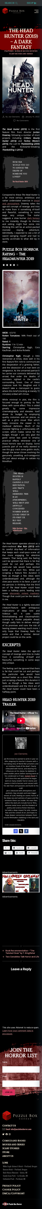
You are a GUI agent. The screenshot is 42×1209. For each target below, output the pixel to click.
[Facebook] (26, 831)
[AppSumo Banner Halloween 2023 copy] (21, 883)
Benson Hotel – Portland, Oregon (15, 1169)
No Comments (22, 120)
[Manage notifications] (5, 1204)
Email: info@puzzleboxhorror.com (18, 1129)
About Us (7, 1156)
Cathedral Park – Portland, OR (14, 1179)
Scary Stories (10, 1148)
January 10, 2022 (32, 117)
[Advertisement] (21, 919)
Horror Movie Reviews (26, 51)
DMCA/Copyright (13, 1193)
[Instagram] (16, 831)
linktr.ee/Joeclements (13, 825)
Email (4, 1076)
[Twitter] (21, 831)
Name (4, 1062)
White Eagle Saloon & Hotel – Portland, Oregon (20, 1166)
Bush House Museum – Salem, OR (15, 1172)
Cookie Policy (11, 1189)
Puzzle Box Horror (15, 1204)
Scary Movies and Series (21, 54)
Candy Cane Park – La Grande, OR (15, 1175)
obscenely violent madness (24, 593)
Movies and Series (13, 1144)
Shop (30, 3)
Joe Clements (14, 117)
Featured (9, 51)
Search (10, 3)
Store (5, 1152)
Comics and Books (13, 1140)
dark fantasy (33, 218)
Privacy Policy (11, 1185)
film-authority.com (20, 529)
